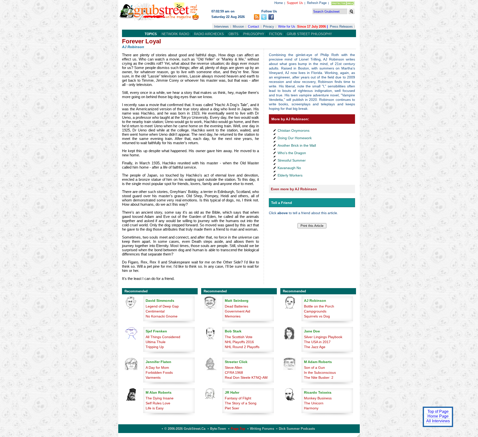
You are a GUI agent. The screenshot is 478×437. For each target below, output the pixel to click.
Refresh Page (317, 3)
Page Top (238, 429)
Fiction (275, 34)
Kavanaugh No (289, 168)
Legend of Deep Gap (162, 306)
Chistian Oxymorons (293, 130)
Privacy (268, 26)
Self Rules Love (158, 403)
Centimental (155, 311)
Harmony (311, 408)
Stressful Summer (292, 160)
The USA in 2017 (317, 342)
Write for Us (286, 26)
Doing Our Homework (295, 138)
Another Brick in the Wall (297, 145)
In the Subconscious (320, 373)
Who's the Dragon (292, 153)
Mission (238, 26)
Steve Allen (233, 368)
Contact (253, 26)
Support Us (295, 3)
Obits (234, 34)
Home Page (438, 416)
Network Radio (175, 34)
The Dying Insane (160, 398)
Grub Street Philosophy (309, 34)
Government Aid (237, 311)
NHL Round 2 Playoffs (242, 347)
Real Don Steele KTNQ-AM (246, 377)
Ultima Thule (156, 342)
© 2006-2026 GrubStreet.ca (184, 429)
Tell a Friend (281, 203)
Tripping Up (155, 347)
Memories (232, 316)
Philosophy (253, 34)
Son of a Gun (314, 368)
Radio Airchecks (209, 34)
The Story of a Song (240, 403)
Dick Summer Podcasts (297, 429)
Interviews (221, 26)
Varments (153, 377)
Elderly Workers (290, 175)
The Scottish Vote (238, 337)
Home (278, 3)
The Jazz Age (314, 347)
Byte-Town (218, 429)
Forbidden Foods (159, 373)
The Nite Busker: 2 (318, 377)
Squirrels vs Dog (317, 316)
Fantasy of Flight (238, 398)
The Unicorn (313, 403)
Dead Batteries (236, 306)
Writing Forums (262, 429)
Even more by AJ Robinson (294, 189)
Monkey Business (318, 398)
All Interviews (438, 421)
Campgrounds (315, 311)
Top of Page (438, 411)
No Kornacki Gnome (162, 316)
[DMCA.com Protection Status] (342, 4)
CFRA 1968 (234, 373)
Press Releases (341, 26)
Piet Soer (232, 408)
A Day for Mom (157, 368)
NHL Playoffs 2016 (239, 342)
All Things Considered (163, 337)
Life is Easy (155, 408)
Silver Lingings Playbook (323, 337)
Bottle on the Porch (319, 306)
